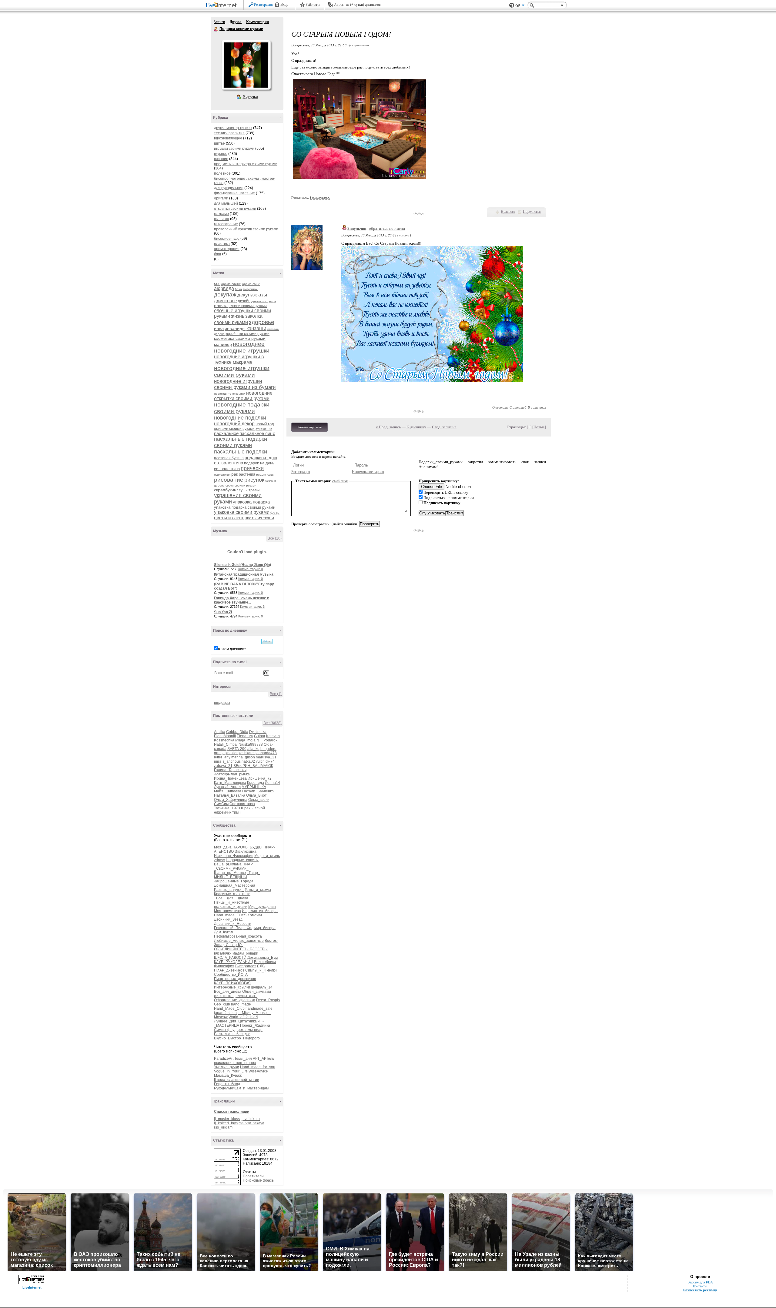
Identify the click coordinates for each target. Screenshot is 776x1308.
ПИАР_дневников (229, 970)
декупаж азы (252, 295)
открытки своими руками (235, 208)
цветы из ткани (259, 517)
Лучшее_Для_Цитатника (235, 1021)
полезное (222, 173)
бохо (238, 289)
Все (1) (276, 694)
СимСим (221, 804)
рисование (228, 480)
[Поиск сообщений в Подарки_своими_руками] (267, 641)
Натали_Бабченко (258, 791)
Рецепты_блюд (227, 1084)
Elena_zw (245, 736)
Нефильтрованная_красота (238, 936)
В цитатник (537, 407)
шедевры (222, 703)
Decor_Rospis (268, 1000)
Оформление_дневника (234, 1000)
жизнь (237, 316)
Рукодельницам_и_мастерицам (241, 1088)
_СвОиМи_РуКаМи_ (231, 868)
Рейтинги (312, 4)
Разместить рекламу (700, 1290)
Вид (519, 6)
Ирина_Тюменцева (230, 778)
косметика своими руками (240, 338)
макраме (221, 214)
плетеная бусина (229, 458)
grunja (219, 753)
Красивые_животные (232, 894)
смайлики (340, 481)
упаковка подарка (251, 501)
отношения (264, 428)
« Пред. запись (388, 427)
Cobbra (232, 732)
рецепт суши (265, 474)
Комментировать (309, 427)
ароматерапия (226, 249)
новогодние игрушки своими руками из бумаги (245, 384)
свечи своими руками (241, 485)
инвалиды (235, 328)
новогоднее (249, 344)
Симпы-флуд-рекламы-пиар (238, 1030)
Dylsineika (257, 732)
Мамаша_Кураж (228, 1075)
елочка (221, 305)
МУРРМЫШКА (254, 787)
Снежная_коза (242, 804)
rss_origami (223, 1127)
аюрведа (224, 288)
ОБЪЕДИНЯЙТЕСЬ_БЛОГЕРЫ (241, 949)
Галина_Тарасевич (230, 770)
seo (217, 283)
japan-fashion (225, 1013)
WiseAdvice (258, 1071)
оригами (221, 198)
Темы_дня (243, 1058)
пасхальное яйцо (257, 433)
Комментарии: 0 (250, 569)
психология (222, 474)
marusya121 (266, 757)
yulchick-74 (265, 761)
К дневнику (416, 427)
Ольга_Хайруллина (230, 800)
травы (254, 490)
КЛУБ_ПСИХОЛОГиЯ (232, 983)
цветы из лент (229, 517)
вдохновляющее (228, 138)
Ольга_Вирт (256, 795)
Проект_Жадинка (255, 1025)
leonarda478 (266, 753)
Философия (224, 966)
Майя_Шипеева (227, 791)
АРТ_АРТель (263, 1058)
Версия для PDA (700, 1282)
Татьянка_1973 (227, 808)
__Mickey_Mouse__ (254, 1013)
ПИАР (247, 864)
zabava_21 (223, 766)
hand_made (241, 1004)
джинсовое (225, 300)
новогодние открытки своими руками (243, 395)
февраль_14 (262, 987)
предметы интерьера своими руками (245, 164)
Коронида (255, 783)
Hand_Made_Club (229, 1008)
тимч (236, 812)
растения (247, 474)
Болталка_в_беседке (232, 1034)
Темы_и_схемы (258, 890)
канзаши (256, 328)
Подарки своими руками (216, 29)
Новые (539, 427)
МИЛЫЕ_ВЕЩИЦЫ (230, 877)
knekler (232, 753)
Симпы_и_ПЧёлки (261, 970)
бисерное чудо (226, 238)
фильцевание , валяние (234, 193)
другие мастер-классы (233, 128)
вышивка (221, 219)
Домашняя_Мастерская (234, 885)
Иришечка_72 (260, 778)
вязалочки (223, 953)
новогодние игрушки (241, 350)
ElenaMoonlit (225, 736)
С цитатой (518, 407)
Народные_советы (242, 860)
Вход (284, 4)
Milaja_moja (245, 740)
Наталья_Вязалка (229, 795)
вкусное (220, 154)
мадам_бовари (245, 953)
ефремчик (222, 812)
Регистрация (263, 4)
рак (234, 474)
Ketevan (273, 736)
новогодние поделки (240, 418)
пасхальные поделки (240, 452)
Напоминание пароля (368, 472)
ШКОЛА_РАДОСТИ (230, 957)
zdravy (219, 860)
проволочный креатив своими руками (246, 229)
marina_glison (243, 757)
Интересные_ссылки (232, 987)
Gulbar (259, 736)
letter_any (222, 757)
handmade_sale (259, 1008)
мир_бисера (265, 928)
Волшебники (265, 962)
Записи (219, 22)
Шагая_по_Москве (230, 873)
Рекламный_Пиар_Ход (233, 928)
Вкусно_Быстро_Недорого (237, 1038)
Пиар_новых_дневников (235, 979)
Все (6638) (272, 723)
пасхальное (226, 433)
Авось (338, 4)
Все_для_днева (227, 991)
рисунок (254, 480)
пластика (222, 244)
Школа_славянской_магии (236, 1080)
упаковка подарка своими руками (244, 507)
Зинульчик (356, 228)
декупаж (225, 294)
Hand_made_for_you (257, 1067)
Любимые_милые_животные (239, 940)
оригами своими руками (234, 429)
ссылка (404, 235)
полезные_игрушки (230, 907)
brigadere (268, 749)
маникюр (223, 344)
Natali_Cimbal (226, 744)
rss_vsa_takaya (251, 1123)
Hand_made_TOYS (230, 915)
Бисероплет (245, 966)
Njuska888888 (251, 744)
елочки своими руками (248, 306)
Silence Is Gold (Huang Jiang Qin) (242, 565)
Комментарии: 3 (252, 606)
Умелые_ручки (226, 1067)
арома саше (251, 284)
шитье (219, 143)
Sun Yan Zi (223, 612)
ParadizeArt (223, 1058)
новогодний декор (234, 423)
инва (219, 328)
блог (217, 254)
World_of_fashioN (243, 1017)
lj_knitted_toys (226, 1123)
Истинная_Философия (233, 856)
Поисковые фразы (259, 1180)
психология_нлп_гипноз (235, 1063)
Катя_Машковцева (230, 783)
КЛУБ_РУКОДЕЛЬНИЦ (233, 962)
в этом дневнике (232, 649)
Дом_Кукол (223, 932)
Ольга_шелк (258, 800)
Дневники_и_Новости (232, 924)
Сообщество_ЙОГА (231, 974)
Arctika (219, 732)
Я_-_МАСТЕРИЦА (239, 1023)
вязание (221, 159)
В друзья (250, 97)
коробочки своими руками (247, 334)
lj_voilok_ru (250, 1119)
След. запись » (444, 427)
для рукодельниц (228, 188)
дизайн (244, 301)
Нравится (508, 211)
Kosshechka (224, 740)
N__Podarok (266, 740)
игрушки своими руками (234, 148)
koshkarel (247, 753)
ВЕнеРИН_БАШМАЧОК (253, 766)
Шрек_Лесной (253, 808)
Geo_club (222, 1004)
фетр (274, 512)
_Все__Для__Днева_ (232, 898)
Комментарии (257, 22)
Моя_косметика (227, 911)
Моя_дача (223, 847)
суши (243, 490)
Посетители (253, 1176)
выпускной (250, 289)
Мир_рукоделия (262, 907)
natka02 (248, 761)
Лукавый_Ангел (227, 787)
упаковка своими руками (241, 512)
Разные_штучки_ (229, 890)
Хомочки (254, 915)
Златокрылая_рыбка (232, 774)
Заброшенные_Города (233, 881)
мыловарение (226, 224)
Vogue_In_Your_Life (231, 1071)
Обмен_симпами (256, 991)
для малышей (226, 203)
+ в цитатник (359, 45)
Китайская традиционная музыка (243, 574)
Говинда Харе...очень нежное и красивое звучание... (241, 600)
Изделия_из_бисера (260, 911)
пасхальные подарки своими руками (240, 442)
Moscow (221, 1017)
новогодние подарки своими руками (241, 407)
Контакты (700, 1286)
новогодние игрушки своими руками (241, 371)
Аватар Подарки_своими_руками (246, 65)
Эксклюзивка (245, 851)
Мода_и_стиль (267, 856)
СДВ (261, 966)
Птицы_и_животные (231, 902)
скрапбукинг (226, 489)
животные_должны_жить (235, 996)
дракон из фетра (263, 301)
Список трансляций (231, 1111)
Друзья (236, 22)
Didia (243, 732)
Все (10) (275, 538)
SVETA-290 (236, 749)
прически (252, 468)
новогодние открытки (229, 393)
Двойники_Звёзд (228, 919)
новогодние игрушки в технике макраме (239, 359)
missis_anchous (227, 761)
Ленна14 (272, 783)
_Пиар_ (253, 873)
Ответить (500, 407)
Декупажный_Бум (262, 957)
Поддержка (511, 5)
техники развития (229, 133)
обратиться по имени (387, 228)
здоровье (261, 322)
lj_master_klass (227, 1119)
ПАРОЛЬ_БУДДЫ (247, 847)
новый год (265, 424)
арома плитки (231, 284)
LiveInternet (222, 5)
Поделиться (532, 211)
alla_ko (253, 749)
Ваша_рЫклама (228, 864)
